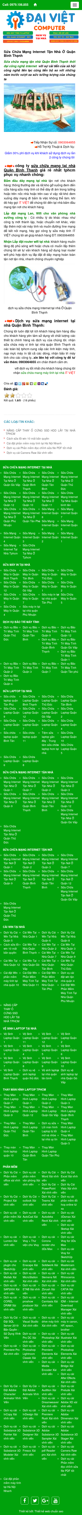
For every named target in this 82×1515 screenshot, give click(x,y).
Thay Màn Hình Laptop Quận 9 (11, 1111)
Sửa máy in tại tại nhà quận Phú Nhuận (31, 610)
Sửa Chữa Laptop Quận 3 (11, 725)
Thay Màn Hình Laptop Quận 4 (68, 1127)
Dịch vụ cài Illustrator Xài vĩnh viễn (69, 1338)
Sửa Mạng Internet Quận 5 (69, 525)
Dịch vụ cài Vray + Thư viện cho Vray (31, 1241)
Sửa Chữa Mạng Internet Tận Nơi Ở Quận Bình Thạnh (31, 879)
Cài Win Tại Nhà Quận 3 (68, 946)
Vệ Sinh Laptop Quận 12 (50, 1038)
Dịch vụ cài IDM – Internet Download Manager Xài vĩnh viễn (69, 1305)
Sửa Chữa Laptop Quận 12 (31, 712)
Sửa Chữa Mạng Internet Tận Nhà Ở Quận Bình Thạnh (31, 802)
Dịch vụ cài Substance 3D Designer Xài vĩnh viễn (31, 1432)
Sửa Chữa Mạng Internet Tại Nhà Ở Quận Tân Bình (50, 481)
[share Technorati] (35, 383)
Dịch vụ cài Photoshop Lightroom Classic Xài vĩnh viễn (29, 1354)
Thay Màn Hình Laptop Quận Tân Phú (50, 1151)
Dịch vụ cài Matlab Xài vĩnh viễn (10, 1277)
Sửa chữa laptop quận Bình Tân (11, 737)
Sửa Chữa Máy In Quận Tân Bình (30, 574)
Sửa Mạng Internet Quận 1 (69, 537)
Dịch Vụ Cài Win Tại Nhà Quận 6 (49, 936)
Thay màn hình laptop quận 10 (10, 1151)
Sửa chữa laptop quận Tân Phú (11, 700)
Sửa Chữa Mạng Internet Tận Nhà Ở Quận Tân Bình (50, 802)
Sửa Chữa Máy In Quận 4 (11, 610)
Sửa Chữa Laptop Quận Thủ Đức (50, 700)
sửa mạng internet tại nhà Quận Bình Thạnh (39, 323)
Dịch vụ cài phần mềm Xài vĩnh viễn (12, 1217)
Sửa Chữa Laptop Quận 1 (50, 725)
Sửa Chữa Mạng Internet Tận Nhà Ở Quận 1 (12, 784)
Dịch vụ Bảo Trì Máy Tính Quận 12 (68, 631)
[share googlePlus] (23, 383)
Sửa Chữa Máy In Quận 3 (11, 598)
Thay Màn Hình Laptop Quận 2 (49, 1099)
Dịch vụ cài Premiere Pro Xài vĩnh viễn (12, 1350)
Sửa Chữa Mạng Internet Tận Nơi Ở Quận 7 (69, 861)
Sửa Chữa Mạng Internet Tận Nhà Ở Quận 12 (69, 800)
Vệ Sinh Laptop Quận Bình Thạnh (11, 1074)
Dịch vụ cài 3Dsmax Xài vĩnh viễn (68, 1217)
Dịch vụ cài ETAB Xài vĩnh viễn (31, 1289)
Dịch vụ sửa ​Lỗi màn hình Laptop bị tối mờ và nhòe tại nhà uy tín (50, 1131)
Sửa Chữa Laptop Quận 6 (11, 761)
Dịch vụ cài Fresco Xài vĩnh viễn (29, 1450)
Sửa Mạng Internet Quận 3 (31, 537)
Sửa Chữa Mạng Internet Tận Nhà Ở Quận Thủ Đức (12, 834)
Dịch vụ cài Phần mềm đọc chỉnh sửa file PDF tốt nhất (39, 448)
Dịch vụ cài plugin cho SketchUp (10, 1265)
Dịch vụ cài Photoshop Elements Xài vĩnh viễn (69, 1352)
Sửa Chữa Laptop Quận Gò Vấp (50, 712)
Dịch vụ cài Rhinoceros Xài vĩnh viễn (68, 1277)
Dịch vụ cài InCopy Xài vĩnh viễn (10, 1414)
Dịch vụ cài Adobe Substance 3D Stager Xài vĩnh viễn (69, 1434)
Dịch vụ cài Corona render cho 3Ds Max (48, 1243)
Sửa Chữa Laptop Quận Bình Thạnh (31, 700)
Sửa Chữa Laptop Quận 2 (69, 712)
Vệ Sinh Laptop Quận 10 (69, 1062)
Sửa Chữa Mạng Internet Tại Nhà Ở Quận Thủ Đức (69, 481)
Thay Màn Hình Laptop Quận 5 (68, 1139)
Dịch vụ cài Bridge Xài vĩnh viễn (67, 1366)
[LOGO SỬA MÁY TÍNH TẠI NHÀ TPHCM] (41, 20)
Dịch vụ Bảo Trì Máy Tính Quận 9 (49, 631)
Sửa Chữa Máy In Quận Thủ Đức (49, 574)
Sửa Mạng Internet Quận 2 (50, 537)
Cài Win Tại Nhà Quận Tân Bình (48, 965)
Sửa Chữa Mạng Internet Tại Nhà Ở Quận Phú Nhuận (12, 517)
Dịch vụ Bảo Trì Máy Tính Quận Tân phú (69, 667)
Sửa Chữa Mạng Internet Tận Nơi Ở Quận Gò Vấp (69, 893)
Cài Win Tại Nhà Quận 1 (30, 934)
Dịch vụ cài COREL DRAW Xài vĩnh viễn (10, 1303)
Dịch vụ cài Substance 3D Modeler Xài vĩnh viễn (12, 1452)
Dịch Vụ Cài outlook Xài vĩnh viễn (30, 1200)
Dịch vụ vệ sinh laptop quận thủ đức (31, 1074)
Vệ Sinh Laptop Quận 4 (31, 1050)
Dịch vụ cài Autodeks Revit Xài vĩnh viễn (50, 1219)
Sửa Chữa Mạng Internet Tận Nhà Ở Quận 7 (31, 784)
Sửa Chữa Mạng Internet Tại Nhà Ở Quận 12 (12, 499)
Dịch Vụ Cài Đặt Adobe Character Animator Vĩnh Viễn (12, 1394)
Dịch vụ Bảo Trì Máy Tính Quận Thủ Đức (11, 633)
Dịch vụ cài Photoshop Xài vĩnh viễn (50, 1338)
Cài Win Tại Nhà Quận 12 (12, 963)
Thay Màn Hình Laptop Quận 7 (11, 1099)
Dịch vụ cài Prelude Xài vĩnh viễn (68, 1390)
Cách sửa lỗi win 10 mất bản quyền (28, 438)
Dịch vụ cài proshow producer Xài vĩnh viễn (30, 1303)
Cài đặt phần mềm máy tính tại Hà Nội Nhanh (34, 443)
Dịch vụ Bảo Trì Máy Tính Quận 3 (30, 667)
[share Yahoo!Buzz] (27, 383)
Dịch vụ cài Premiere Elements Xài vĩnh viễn (50, 1352)
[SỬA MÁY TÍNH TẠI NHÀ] (41, 36)
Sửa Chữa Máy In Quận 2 (68, 586)
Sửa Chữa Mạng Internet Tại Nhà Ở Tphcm (31, 551)
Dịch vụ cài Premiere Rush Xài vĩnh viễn (50, 1416)
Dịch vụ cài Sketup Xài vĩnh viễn (67, 1229)
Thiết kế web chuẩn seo (49, 1511)
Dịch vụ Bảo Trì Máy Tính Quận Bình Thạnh (49, 645)
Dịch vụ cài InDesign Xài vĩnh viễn (30, 1414)
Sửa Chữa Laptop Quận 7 (31, 725)
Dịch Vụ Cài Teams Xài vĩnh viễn (49, 1200)
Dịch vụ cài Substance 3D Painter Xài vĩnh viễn (12, 1432)
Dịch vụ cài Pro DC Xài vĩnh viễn (29, 1338)
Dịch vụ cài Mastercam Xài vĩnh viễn (68, 1265)
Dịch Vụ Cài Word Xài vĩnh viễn (50, 1176)
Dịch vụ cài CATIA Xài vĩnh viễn (67, 1289)
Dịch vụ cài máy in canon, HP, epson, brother (69, 1323)
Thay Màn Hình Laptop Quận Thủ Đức (11, 1129)
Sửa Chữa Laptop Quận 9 (11, 712)
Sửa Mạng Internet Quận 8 (50, 513)
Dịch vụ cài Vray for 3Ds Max (68, 1241)
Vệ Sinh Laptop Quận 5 (50, 1050)
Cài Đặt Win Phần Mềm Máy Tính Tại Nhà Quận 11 (31, 979)
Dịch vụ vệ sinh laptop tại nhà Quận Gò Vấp (69, 1076)
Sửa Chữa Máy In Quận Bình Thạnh (11, 574)
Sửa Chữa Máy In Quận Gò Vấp (30, 586)
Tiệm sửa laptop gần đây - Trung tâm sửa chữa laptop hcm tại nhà (50, 743)
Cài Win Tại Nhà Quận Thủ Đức (68, 965)
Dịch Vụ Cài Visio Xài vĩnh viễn (69, 1188)
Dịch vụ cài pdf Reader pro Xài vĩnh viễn (49, 1452)
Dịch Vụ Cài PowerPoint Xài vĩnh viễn (49, 1188)
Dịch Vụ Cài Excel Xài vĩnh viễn (69, 1176)
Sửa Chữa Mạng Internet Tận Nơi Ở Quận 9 (12, 877)
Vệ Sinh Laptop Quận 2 (69, 1038)
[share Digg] (31, 383)
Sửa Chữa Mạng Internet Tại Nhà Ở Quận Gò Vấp (12, 479)
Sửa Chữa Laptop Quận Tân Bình (69, 700)
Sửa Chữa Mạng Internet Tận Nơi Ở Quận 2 (31, 861)
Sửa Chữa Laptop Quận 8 (31, 761)
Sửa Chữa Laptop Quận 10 (69, 737)
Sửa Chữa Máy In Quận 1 (49, 586)
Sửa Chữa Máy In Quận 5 (68, 598)
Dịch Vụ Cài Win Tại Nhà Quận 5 (11, 936)
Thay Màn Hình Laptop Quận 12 (30, 1111)
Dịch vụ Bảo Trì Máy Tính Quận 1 (68, 655)
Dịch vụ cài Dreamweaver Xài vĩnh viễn (50, 1402)
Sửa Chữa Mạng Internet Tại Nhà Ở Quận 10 (31, 499)
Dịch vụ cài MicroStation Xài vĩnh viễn (30, 1277)
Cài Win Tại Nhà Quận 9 (68, 954)
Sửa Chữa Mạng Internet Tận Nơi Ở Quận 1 (12, 861)
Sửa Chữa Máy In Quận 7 (30, 598)
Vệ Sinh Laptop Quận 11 (31, 1038)
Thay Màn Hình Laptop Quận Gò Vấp (50, 1111)
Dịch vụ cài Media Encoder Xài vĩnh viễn (49, 1368)
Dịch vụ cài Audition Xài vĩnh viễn (49, 1390)
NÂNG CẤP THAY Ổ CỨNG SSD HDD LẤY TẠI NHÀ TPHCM (40, 432)
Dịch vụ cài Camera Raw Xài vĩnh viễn (30, 453)
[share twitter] (19, 383)
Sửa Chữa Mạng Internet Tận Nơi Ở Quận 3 (50, 861)
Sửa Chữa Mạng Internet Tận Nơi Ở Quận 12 (69, 877)
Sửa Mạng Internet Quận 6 (50, 525)
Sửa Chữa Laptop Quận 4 (69, 725)
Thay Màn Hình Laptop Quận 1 (30, 1099)
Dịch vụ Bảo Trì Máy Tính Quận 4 (11, 680)
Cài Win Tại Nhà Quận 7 (49, 954)
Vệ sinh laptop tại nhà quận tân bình (50, 1074)
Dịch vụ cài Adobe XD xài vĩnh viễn (69, 1402)
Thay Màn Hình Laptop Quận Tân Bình (30, 1129)
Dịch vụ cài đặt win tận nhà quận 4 (68, 977)
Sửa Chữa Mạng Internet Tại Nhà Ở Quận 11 (50, 499)
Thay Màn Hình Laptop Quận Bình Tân (30, 1153)
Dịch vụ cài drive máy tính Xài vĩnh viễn (50, 1321)
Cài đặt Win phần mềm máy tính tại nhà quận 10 (11, 979)
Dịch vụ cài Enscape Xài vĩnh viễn (30, 1265)
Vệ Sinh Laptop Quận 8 (31, 1062)
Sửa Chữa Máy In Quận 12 (11, 586)
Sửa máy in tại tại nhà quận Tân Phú (50, 598)
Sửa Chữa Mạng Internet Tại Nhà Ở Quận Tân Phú (31, 515)
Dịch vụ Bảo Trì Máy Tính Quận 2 (11, 667)
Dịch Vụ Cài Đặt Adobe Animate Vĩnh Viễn (31, 1392)
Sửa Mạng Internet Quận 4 (12, 537)
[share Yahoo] (38, 383)
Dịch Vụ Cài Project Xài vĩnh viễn (11, 1200)
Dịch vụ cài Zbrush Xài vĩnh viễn (48, 1289)
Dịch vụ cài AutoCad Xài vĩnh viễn (30, 1217)
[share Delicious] (46, 383)
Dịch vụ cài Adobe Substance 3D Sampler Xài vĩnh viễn (50, 1434)
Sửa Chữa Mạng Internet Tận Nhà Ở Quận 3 (69, 784)
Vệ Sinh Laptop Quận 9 (50, 1062)
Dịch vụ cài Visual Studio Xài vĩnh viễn (30, 1321)
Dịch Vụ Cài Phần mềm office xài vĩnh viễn (12, 1178)
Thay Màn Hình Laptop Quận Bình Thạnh (68, 1113)
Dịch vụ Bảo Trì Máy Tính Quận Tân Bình (30, 633)
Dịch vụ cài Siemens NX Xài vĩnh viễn (49, 1277)
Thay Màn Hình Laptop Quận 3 (68, 1099)
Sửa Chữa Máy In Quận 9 (68, 574)
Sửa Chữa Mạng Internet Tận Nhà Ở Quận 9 (12, 800)
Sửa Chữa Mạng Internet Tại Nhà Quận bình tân (69, 499)
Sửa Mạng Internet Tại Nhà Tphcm (11, 549)
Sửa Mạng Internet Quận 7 (69, 513)
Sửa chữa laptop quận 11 (30, 737)
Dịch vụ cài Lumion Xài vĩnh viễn (10, 1241)
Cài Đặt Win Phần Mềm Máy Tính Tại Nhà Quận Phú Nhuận (69, 993)
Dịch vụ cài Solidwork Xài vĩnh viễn (50, 1265)
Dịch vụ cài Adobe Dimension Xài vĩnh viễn (69, 1416)
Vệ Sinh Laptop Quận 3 (11, 1050)
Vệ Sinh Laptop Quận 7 (11, 1062)
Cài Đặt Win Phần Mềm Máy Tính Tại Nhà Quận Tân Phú (50, 981)
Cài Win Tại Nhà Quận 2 (49, 946)
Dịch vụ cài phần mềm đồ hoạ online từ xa (69, 1202)
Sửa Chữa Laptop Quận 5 (69, 749)
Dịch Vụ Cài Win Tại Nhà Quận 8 (68, 936)
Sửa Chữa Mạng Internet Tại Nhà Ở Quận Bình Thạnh (31, 481)
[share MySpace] (42, 383)
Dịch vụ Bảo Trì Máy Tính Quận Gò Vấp (69, 643)
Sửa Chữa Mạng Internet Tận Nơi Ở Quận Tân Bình (50, 879)
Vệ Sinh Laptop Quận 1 (11, 1038)
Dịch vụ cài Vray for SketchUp (67, 1253)
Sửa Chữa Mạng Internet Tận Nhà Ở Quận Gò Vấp (69, 816)
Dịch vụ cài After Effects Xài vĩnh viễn (68, 1378)
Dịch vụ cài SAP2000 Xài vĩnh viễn (11, 1289)
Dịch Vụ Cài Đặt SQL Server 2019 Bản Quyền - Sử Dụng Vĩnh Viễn (12, 1327)
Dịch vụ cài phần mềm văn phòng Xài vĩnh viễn (31, 1178)
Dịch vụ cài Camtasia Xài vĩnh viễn (50, 1301)
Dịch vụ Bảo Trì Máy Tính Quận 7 (49, 667)
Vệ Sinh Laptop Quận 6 (69, 1050)
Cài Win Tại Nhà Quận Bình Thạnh (30, 948)
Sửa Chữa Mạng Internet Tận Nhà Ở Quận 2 (50, 784)
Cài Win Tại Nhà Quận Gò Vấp (31, 965)
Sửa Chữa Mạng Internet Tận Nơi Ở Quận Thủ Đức (12, 911)
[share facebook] (16, 383)
